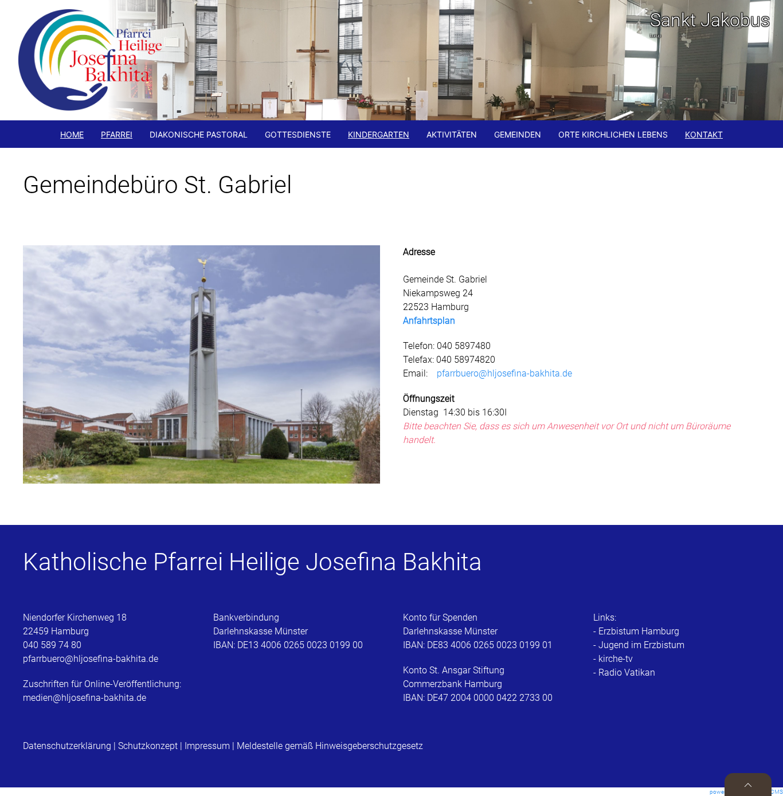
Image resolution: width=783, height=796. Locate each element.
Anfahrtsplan (429, 320)
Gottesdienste (298, 134)
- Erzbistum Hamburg (636, 631)
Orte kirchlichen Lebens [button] (613, 134)
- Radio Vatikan (624, 672)
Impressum (207, 745)
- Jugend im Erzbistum (638, 645)
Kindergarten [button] (378, 134)
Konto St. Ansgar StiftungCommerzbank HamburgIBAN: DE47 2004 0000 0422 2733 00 (478, 684)
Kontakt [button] (704, 134)
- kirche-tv (613, 658)
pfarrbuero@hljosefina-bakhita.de (504, 373)
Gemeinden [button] (517, 134)
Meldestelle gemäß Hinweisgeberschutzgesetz (330, 745)
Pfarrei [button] (116, 134)
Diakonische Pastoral (199, 134)
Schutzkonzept (148, 745)
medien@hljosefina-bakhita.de (85, 697)
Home (72, 134)
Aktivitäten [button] (451, 134)
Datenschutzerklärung (68, 745)
